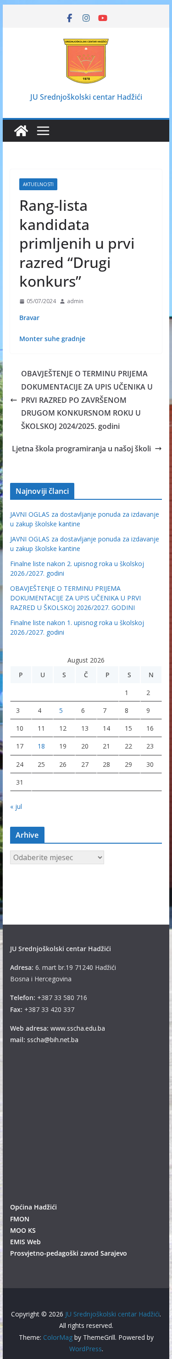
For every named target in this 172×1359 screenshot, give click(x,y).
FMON (19, 1219)
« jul (16, 806)
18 (41, 746)
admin (75, 301)
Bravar (29, 317)
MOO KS (23, 1230)
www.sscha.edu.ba (77, 1028)
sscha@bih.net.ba (52, 1039)
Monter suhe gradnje (52, 338)
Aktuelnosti (38, 184)
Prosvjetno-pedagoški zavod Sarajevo (68, 1253)
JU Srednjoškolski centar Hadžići (86, 97)
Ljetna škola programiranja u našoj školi (81, 449)
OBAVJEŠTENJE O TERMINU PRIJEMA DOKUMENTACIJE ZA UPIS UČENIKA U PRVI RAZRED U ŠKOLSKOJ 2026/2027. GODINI (75, 598)
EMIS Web (25, 1241)
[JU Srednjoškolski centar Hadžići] (21, 131)
